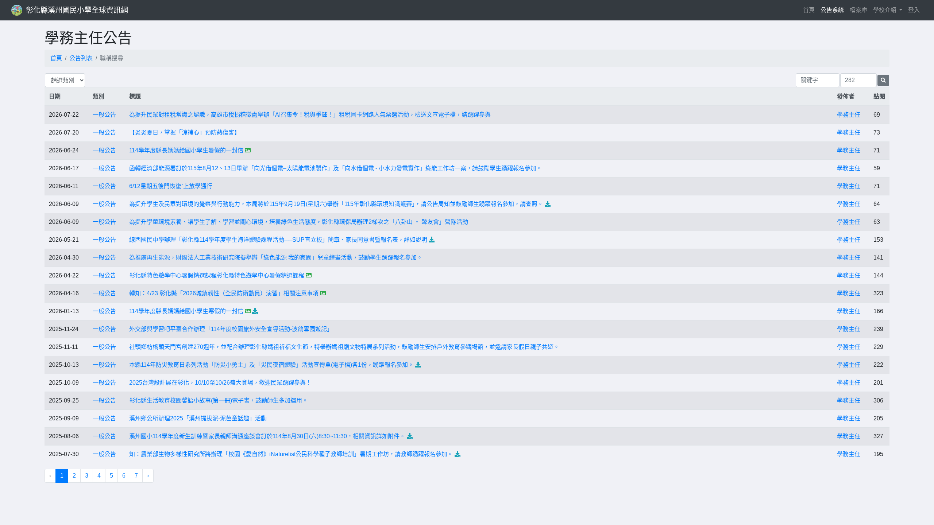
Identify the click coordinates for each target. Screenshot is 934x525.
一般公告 (104, 115)
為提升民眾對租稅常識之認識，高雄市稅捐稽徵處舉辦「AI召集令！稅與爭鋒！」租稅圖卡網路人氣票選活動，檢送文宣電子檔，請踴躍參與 (310, 115)
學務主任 (848, 115)
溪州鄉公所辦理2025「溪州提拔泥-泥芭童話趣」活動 (198, 418)
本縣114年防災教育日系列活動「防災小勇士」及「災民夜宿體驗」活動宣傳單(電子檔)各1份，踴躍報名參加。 (271, 365)
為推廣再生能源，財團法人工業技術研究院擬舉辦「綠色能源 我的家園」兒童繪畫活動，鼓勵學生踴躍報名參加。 (275, 257)
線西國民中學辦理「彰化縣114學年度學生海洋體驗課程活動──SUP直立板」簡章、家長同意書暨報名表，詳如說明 (278, 240)
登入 (914, 10)
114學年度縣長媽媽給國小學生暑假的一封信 (186, 150)
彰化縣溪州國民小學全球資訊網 (77, 10)
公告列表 (81, 58)
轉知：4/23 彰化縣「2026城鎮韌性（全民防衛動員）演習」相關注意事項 (224, 293)
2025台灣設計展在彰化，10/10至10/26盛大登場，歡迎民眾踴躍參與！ (220, 383)
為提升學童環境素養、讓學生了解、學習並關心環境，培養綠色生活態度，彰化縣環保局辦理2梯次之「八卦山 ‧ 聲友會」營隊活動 (298, 222)
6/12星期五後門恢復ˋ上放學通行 (170, 186)
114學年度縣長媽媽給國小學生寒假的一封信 (186, 311)
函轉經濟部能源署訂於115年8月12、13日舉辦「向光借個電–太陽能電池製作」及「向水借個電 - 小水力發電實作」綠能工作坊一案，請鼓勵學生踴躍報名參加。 (335, 168)
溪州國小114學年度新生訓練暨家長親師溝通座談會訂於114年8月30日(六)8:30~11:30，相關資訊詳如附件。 (267, 436)
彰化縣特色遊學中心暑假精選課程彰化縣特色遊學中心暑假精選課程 (216, 275)
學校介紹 (885, 10)
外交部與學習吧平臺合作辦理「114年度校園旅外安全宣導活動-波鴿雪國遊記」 (231, 329)
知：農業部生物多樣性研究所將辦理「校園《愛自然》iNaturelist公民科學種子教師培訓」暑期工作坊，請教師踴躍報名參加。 (291, 454)
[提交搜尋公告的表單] (883, 80)
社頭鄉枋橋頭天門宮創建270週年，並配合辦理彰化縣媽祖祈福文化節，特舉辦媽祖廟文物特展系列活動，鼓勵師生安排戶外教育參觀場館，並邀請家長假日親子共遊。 (344, 347)
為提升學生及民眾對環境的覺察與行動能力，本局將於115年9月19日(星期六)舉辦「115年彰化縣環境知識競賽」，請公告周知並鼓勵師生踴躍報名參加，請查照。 (336, 204)
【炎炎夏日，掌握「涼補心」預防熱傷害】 (184, 132)
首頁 (810, 10)
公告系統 (832, 10)
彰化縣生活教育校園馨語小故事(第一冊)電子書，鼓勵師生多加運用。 (218, 400)
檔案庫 (858, 10)
